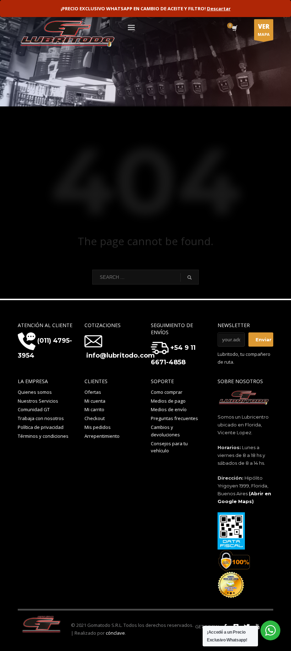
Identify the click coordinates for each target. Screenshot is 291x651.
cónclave (115, 633)
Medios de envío (169, 409)
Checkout (94, 418)
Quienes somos (35, 392)
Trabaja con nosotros (41, 418)
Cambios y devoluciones (165, 431)
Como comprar (166, 392)
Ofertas (92, 392)
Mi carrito (94, 409)
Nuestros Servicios (38, 401)
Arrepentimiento (102, 436)
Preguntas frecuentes (174, 418)
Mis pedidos (97, 427)
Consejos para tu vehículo (169, 447)
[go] (189, 277)
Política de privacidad (41, 427)
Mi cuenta (94, 401)
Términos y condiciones (43, 436)
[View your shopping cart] (234, 28)
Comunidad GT (34, 409)
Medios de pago (168, 401)
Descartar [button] (219, 8)
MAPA (264, 29)
